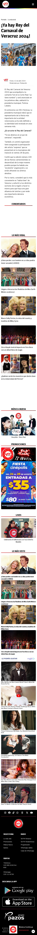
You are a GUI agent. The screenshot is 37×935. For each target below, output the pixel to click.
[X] (27, 812)
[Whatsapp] (17, 812)
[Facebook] (9, 812)
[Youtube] (31, 812)
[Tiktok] (13, 812)
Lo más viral (12, 20)
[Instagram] (5, 812)
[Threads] (22, 812)
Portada (3, 20)
